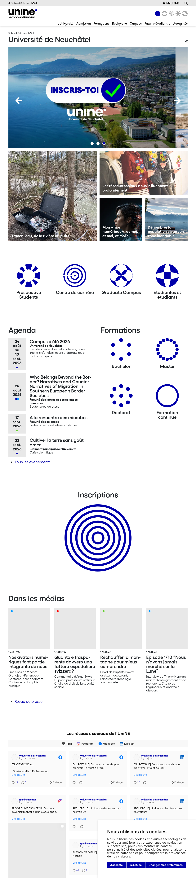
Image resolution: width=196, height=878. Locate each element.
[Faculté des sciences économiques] (184, 13)
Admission (83, 23)
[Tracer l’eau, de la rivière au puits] (52, 196)
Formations (101, 23)
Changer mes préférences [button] (166, 864)
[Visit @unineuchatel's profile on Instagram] (15, 795)
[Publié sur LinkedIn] (182, 757)
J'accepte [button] (116, 864)
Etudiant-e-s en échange (97, 531)
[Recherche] (186, 3)
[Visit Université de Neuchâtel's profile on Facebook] (15, 757)
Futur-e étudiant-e (157, 23)
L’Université (65, 23)
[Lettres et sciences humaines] (163, 13)
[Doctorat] (121, 397)
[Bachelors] (121, 351)
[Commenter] (79, 780)
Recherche (119, 23)
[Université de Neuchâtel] (22, 13)
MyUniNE (172, 3)
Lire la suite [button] (18, 774)
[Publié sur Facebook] (60, 757)
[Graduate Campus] (121, 277)
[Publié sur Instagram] (60, 795)
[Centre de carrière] (75, 277)
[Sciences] (170, 13)
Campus (136, 23)
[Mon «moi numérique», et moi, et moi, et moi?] (121, 219)
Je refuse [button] (136, 864)
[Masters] (167, 351)
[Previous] (19, 100)
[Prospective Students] (28, 277)
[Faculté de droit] (177, 13)
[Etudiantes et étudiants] (167, 277)
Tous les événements (33, 462)
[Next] (177, 100)
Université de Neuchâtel (24, 3)
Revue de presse (28, 701)
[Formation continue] (167, 397)
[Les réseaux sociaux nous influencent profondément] (144, 173)
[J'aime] (74, 780)
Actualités (180, 23)
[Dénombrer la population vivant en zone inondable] (166, 219)
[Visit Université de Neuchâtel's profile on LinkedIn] (137, 757)
